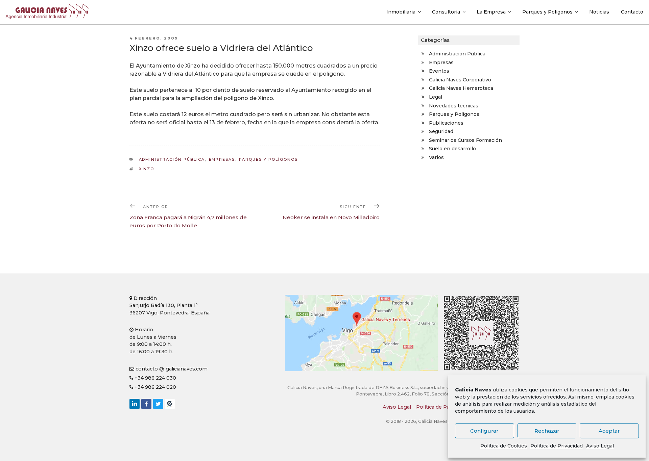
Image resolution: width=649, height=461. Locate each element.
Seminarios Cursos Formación (465, 140)
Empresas (222, 159)
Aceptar (609, 431)
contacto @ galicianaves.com (171, 369)
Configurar (484, 431)
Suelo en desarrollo (452, 149)
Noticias (599, 12)
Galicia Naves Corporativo (460, 80)
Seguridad (441, 131)
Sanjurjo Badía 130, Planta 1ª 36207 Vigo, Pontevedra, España (169, 305)
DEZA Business (170, 404)
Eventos (439, 71)
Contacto (632, 12)
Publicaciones (446, 123)
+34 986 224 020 (154, 387)
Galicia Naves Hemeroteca (461, 88)
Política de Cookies (503, 446)
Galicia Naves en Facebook (146, 404)
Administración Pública (172, 159)
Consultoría (446, 12)
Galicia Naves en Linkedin (134, 404)
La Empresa (491, 12)
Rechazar (546, 431)
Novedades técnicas (453, 106)
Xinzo (146, 169)
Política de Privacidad (556, 446)
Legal (435, 97)
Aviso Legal (600, 446)
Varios (436, 157)
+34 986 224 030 (154, 378)
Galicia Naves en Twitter (158, 404)
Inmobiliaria (400, 12)
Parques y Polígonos (547, 12)
